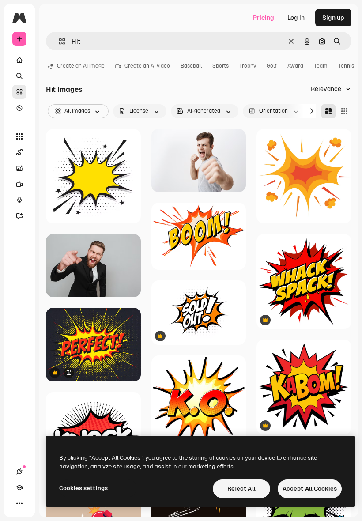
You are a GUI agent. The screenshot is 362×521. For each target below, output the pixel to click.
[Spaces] (19, 152)
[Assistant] (19, 216)
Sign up (333, 18)
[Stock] (19, 92)
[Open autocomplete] (58, 41)
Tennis (346, 65)
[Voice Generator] (19, 200)
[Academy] (19, 487)
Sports (220, 65)
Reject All (241, 488)
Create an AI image (81, 65)
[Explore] (19, 108)
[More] (19, 503)
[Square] (344, 111)
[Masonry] (328, 111)
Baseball (191, 65)
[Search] (19, 76)
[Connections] (19, 471)
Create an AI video (147, 65)
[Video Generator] (19, 184)
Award (295, 65)
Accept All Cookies (310, 488)
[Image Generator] (19, 168)
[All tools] (19, 136)
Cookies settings (83, 488)
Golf (272, 65)
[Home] (19, 60)
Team (321, 65)
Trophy (247, 65)
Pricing (263, 18)
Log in (296, 18)
